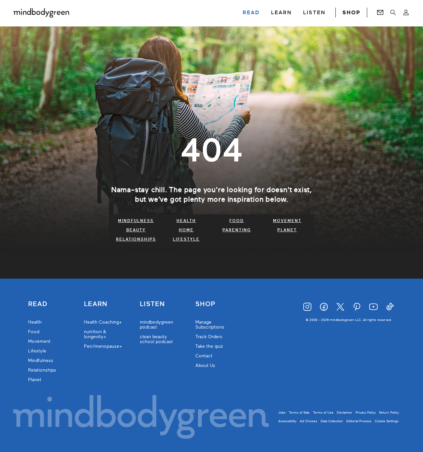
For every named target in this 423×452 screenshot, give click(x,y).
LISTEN (314, 13)
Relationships (136, 239)
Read (37, 304)
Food (236, 220)
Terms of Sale (299, 412)
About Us (205, 365)
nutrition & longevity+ (95, 334)
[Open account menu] (406, 13)
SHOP (351, 13)
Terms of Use (323, 412)
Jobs (282, 412)
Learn (95, 304)
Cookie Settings (387, 421)
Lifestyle (186, 239)
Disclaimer (344, 412)
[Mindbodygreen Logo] (41, 12)
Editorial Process (358, 421)
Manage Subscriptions (209, 325)
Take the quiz (209, 346)
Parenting (236, 230)
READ (251, 13)
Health (186, 220)
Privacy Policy (366, 412)
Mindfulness (136, 220)
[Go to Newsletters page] (380, 13)
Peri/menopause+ (103, 346)
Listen (152, 304)
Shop (205, 304)
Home (186, 230)
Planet (287, 230)
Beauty (136, 230)
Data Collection (332, 421)
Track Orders (208, 336)
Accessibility (287, 421)
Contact (203, 355)
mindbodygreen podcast (156, 325)
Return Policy (389, 412)
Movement (287, 220)
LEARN (281, 13)
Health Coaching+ (103, 322)
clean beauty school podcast (156, 339)
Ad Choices (308, 421)
